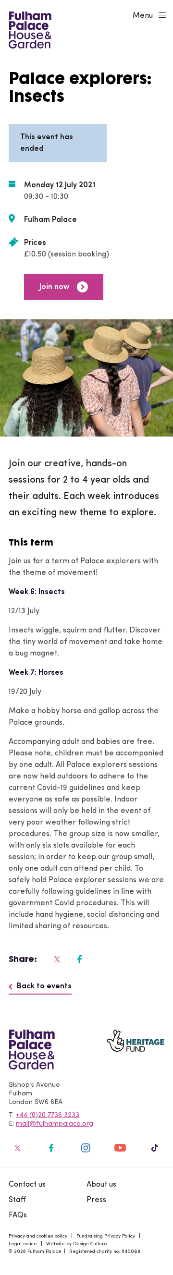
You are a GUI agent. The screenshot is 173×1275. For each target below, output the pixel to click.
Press (96, 1200)
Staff (17, 1200)
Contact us (27, 1185)
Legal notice (23, 1244)
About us (101, 1185)
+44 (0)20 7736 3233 (47, 1115)
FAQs (18, 1215)
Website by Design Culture (76, 1244)
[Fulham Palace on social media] (56, 959)
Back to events (44, 986)
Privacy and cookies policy (38, 1236)
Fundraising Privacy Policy (105, 1236)
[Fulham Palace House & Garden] (29, 29)
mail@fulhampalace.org (54, 1124)
